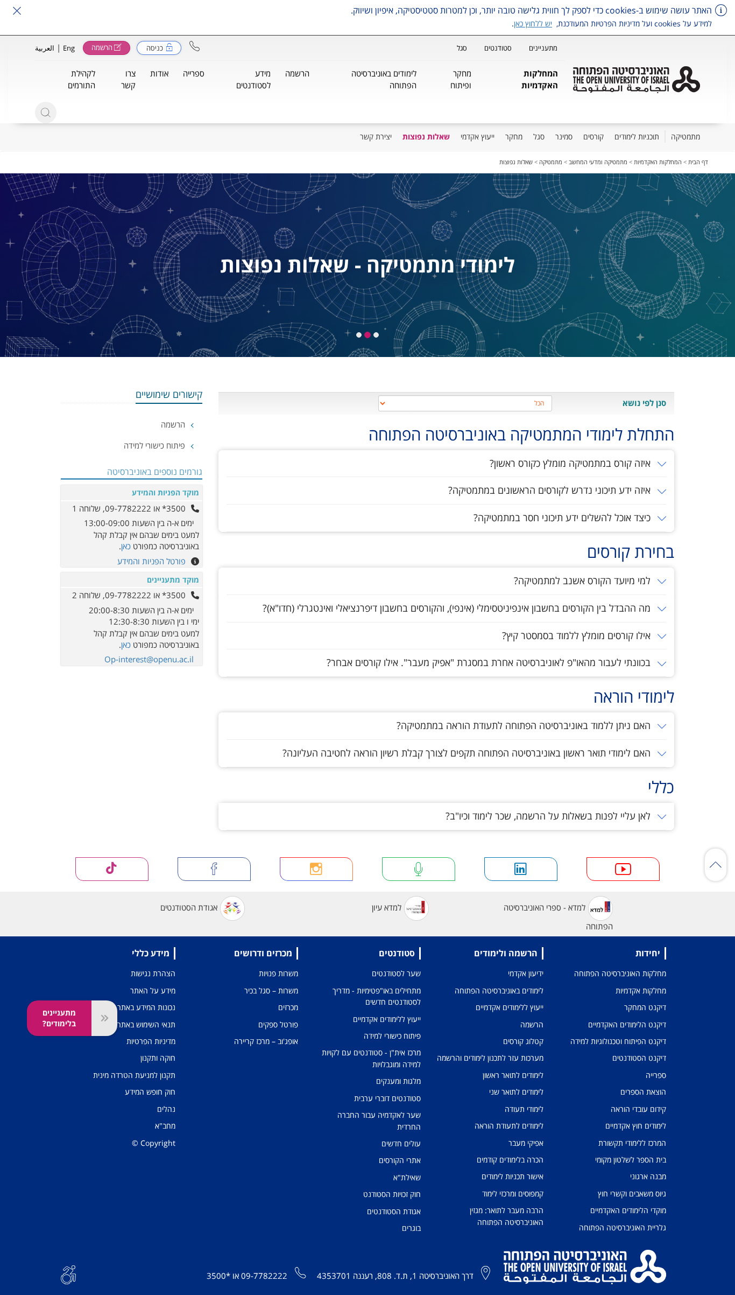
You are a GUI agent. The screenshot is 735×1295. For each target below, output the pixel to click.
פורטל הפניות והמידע (151, 561)
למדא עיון (386, 907)
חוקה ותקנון (157, 1058)
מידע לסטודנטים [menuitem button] (253, 79)
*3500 (218, 1275)
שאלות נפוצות (516, 162)
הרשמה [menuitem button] (297, 73)
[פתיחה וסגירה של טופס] (104, 1018)
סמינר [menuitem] (564, 136)
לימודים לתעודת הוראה (509, 1126)
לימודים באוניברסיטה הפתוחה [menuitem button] (383, 79)
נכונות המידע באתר (146, 1007)
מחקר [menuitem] (513, 136)
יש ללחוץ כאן (533, 23)
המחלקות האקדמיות (658, 162)
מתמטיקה (550, 162)
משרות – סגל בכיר (271, 990)
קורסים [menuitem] (593, 136)
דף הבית (698, 162)
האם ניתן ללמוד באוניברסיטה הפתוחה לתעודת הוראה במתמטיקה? (525, 725)
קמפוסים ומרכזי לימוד (512, 1193)
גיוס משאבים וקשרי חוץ (632, 1193)
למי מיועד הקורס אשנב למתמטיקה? (583, 580)
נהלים (166, 1109)
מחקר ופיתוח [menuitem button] (460, 79)
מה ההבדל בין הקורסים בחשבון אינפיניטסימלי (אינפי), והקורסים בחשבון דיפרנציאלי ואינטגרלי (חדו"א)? (458, 607)
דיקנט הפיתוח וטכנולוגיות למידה (618, 1041)
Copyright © (153, 1143)
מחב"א (165, 1126)
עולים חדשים (401, 1143)
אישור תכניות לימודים (512, 1176)
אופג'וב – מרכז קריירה (266, 1041)
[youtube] (623, 869)
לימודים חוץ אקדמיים (635, 1126)
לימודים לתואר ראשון (513, 1075)
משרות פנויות (278, 973)
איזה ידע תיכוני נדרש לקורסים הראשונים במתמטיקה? (550, 490)
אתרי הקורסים (400, 1160)
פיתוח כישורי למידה (155, 445)
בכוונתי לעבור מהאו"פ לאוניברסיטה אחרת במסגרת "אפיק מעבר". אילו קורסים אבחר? (490, 662)
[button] (194, 46)
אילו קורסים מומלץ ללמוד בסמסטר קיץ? (577, 635)
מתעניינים (543, 48)
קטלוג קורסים (523, 1041)
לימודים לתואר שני (516, 1092)
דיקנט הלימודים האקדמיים (627, 1024)
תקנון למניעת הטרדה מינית (134, 1075)
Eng (69, 48)
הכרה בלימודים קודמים (510, 1159)
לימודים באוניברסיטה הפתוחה (499, 990)
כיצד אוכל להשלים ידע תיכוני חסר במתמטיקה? (563, 517)
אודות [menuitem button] (159, 73)
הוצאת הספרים (643, 1092)
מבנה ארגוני (648, 1176)
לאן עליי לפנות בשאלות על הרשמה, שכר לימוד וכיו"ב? (549, 815)
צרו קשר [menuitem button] (128, 79)
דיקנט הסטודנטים (639, 1058)
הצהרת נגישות (153, 973)
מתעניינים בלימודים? (59, 1017)
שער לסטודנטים (396, 973)
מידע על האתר (152, 990)
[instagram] (317, 869)
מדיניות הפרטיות (150, 1041)
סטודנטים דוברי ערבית (387, 1098)
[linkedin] (521, 869)
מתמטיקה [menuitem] (685, 136)
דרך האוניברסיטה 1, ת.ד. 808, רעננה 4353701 (395, 1275)
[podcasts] (419, 869)
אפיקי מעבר (525, 1143)
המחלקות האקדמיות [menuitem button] (539, 79)
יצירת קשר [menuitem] (376, 136)
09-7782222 (264, 1275)
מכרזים (288, 1007)
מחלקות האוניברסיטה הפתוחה (620, 973)
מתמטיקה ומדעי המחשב (598, 162)
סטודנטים (498, 48)
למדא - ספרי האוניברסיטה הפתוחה (558, 917)
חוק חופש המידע (150, 1092)
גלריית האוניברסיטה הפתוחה (622, 1227)
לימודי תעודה (524, 1109)
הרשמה (174, 424)
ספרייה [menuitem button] (193, 73)
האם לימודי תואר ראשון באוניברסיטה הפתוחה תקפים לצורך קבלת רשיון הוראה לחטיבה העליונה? (467, 752)
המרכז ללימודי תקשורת (632, 1143)
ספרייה (656, 1075)
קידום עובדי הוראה (638, 1109)
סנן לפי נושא (644, 402)
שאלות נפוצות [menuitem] (426, 136)
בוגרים (411, 1228)
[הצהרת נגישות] (68, 1274)
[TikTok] (112, 869)
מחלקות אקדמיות (641, 990)
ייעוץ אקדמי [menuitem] (477, 136)
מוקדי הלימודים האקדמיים (628, 1210)
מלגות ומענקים (398, 1081)
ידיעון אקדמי (525, 973)
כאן (126, 546)
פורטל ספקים (278, 1024)
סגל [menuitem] (539, 136)
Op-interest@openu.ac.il (149, 659)
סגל (462, 48)
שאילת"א (407, 1177)
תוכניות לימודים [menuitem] (636, 136)
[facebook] (214, 869)
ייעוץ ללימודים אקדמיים (509, 1007)
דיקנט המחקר (645, 1007)
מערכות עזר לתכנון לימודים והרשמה (490, 1058)
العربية (44, 48)
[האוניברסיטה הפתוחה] (636, 79)
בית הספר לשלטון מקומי (630, 1159)
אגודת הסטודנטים (188, 907)
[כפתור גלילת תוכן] (715, 864)
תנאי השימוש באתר (146, 1024)
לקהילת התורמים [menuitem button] (81, 79)
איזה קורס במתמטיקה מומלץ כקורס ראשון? (571, 463)
